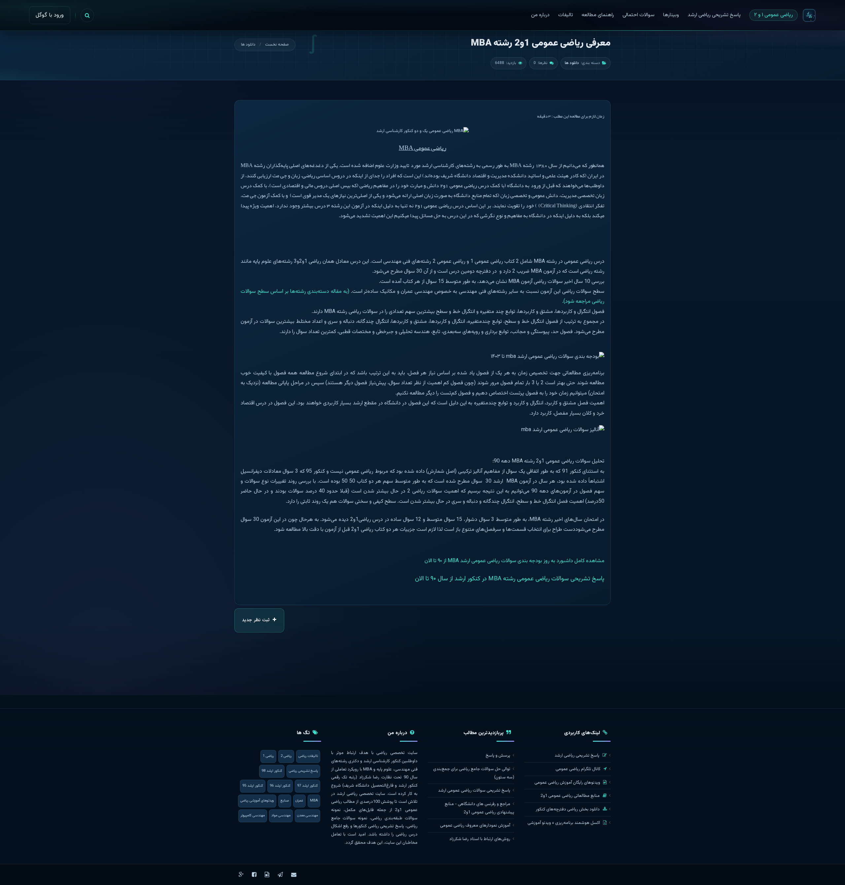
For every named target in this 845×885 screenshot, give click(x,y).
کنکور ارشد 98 (271, 771)
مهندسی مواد (280, 815)
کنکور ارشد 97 (307, 786)
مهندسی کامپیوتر (253, 815)
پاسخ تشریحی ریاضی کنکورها (379, 826)
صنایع (285, 800)
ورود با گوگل (50, 15)
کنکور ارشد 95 (252, 786)
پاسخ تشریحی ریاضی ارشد (577, 755)
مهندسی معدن (307, 815)
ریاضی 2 (286, 756)
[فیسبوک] (254, 874)
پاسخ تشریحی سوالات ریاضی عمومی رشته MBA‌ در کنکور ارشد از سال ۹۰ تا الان (509, 579)
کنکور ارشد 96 (280, 786)
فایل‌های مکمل (359, 810)
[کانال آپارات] (267, 874)
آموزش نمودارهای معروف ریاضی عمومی (475, 825)
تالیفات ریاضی (308, 756)
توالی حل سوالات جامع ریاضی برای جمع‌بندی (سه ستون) (473, 773)
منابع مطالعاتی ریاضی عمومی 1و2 (571, 796)
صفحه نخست (277, 44)
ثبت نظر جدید (256, 620)
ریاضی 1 (268, 756)
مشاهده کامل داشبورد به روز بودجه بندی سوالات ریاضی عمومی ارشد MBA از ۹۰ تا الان (514, 561)
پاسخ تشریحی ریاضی (303, 771)
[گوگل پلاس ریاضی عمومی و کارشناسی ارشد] (241, 874)
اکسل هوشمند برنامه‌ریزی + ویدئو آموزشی (564, 823)
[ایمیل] (293, 874)
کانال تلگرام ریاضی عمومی (578, 769)
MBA (314, 800)
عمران (299, 800)
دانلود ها (248, 44)
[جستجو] (87, 15)
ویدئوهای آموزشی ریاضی (257, 800)
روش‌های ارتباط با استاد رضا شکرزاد (479, 839)
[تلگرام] (280, 874)
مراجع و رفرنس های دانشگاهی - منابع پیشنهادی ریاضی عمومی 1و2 (479, 808)
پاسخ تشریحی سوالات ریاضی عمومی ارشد (474, 790)
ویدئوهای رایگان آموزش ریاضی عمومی (567, 782)
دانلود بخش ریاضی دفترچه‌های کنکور (568, 809)
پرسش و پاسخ (498, 755)
